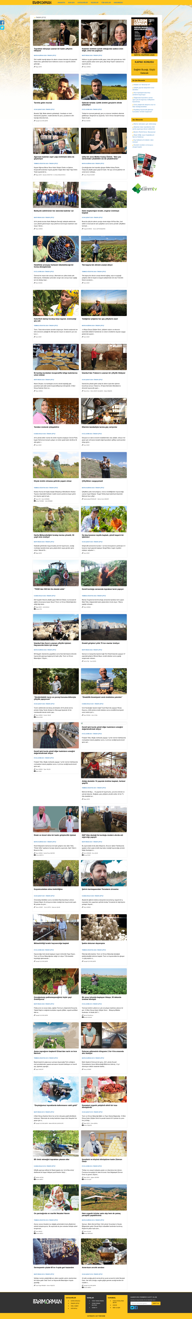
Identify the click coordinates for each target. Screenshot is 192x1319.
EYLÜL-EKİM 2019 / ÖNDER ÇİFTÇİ (92, 1004)
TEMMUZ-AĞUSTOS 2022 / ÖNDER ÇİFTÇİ (94, 596)
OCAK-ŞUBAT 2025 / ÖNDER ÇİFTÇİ (92, 217)
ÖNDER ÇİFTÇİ (75, 1303)
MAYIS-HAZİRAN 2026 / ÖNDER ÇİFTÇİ (45, 55)
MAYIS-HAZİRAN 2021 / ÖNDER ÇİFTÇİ (45, 842)
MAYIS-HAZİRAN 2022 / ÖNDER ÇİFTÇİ (45, 650)
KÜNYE (115, 1305)
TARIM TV (94, 1307)
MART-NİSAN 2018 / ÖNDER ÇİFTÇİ (44, 1274)
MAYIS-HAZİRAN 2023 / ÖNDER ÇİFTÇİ (93, 488)
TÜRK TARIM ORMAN (98, 1301)
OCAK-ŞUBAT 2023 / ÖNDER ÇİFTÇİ (92, 542)
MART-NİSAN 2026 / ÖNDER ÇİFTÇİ (92, 55)
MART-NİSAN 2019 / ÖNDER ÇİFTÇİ (44, 1112)
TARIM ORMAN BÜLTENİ (96, 1304)
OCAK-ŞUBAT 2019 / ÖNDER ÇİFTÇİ (92, 1112)
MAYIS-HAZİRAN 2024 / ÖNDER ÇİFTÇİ (93, 325)
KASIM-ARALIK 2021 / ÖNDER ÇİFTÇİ (92, 704)
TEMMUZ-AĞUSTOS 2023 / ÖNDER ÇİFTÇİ (46, 488)
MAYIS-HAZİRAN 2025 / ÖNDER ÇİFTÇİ (93, 163)
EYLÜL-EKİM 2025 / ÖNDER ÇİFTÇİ (92, 109)
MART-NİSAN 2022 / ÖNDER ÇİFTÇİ (92, 650)
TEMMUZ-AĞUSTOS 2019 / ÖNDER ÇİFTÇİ (46, 1058)
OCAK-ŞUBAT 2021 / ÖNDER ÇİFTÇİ (44, 896)
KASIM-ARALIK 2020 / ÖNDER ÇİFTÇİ (92, 896)
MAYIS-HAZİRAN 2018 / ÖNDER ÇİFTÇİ (93, 1220)
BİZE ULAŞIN (116, 1307)
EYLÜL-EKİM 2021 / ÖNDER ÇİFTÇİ (44, 758)
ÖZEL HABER (74, 1306)
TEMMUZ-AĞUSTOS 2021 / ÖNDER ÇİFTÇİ (94, 788)
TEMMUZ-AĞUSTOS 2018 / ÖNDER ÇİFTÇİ (46, 1220)
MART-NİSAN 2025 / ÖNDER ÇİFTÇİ (44, 217)
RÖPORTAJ (74, 1308)
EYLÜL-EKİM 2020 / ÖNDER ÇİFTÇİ (44, 950)
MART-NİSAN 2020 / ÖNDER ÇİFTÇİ (44, 1004)
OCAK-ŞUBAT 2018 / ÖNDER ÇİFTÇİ (92, 1274)
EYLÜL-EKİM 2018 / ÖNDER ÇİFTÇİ (92, 1166)
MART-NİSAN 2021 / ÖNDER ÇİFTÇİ (92, 842)
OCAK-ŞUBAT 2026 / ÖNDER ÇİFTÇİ (44, 109)
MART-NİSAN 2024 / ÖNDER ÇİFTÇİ (44, 379)
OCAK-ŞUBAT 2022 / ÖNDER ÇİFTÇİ (44, 704)
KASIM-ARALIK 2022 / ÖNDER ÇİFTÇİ (44, 596)
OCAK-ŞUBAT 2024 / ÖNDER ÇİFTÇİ (92, 379)
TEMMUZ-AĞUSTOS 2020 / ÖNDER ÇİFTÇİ (94, 950)
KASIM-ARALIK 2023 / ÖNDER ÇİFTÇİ (44, 434)
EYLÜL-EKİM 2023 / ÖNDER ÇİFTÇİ (92, 434)
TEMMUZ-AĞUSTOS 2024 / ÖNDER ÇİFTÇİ (94, 271)
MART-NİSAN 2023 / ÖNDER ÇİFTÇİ (44, 542)
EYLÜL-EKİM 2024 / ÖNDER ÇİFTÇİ (44, 271)
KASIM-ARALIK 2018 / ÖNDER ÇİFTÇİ (44, 1166)
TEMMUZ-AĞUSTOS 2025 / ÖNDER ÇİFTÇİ (46, 163)
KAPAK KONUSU (75, 1301)
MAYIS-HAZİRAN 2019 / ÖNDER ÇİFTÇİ (93, 1058)
